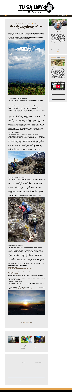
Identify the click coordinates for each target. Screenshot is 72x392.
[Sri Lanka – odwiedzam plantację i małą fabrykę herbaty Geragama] (26, 339)
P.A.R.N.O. (31, 15)
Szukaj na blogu (60, 15)
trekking (31, 322)
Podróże (10, 15)
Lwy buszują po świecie (21, 23)
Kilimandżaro (22, 322)
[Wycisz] (62, 89)
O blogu (37, 15)
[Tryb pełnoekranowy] (63, 89)
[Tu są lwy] (36, 7)
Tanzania (27, 322)
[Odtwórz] (52, 89)
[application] (58, 86)
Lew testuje (24, 15)
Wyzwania (17, 15)
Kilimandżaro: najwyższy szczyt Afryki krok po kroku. (27, 288)
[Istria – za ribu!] (13, 339)
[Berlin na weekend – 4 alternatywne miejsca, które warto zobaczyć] (39, 339)
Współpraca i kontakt (47, 15)
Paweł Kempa (40, 390)
